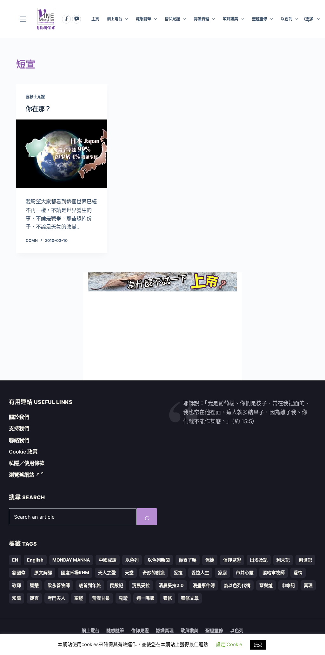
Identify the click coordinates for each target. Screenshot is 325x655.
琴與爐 (266, 585)
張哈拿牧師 (273, 572)
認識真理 (201, 19)
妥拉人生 (200, 572)
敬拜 (16, 585)
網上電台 (114, 19)
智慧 (34, 585)
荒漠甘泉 (101, 598)
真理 (308, 585)
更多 (310, 19)
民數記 (116, 585)
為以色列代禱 (237, 585)
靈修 (167, 598)
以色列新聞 (159, 560)
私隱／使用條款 (26, 463)
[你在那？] (61, 153)
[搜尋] (306, 19)
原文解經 (43, 572)
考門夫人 (56, 598)
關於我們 (19, 417)
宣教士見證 (35, 96)
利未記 (283, 560)
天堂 (129, 572)
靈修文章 (190, 598)
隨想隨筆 (143, 19)
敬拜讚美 (230, 19)
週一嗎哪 (145, 598)
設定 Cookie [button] (229, 644)
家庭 (222, 572)
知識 (16, 598)
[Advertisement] (162, 335)
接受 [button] (258, 644)
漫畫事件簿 (204, 585)
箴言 (34, 598)
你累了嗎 (187, 560)
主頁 (95, 19)
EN (15, 560)
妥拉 (178, 572)
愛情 (298, 572)
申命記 (288, 585)
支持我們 (19, 428)
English (35, 560)
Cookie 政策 (23, 451)
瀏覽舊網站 (24, 475)
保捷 (209, 560)
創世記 (305, 560)
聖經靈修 (259, 19)
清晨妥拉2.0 (171, 585)
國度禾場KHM (75, 572)
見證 (123, 598)
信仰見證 (172, 19)
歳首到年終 (90, 585)
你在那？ (38, 109)
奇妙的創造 (154, 572)
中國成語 (107, 560)
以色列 (286, 19)
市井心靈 (245, 572)
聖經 (78, 598)
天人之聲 (107, 572)
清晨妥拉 (141, 585)
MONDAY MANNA (71, 560)
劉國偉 (18, 572)
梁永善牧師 (59, 585)
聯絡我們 (19, 440)
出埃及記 (259, 560)
